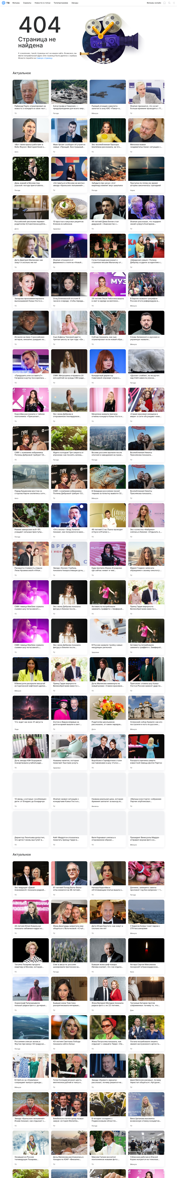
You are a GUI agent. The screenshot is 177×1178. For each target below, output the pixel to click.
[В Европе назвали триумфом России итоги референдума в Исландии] (146, 290)
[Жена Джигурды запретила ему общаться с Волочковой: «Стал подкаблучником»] (69, 1072)
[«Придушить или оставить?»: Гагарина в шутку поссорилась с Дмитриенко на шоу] (31, 367)
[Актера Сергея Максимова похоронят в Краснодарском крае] (146, 1110)
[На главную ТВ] (7, 3)
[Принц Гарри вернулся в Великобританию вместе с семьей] (146, 598)
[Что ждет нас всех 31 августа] (31, 714)
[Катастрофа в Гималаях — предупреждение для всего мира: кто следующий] (69, 98)
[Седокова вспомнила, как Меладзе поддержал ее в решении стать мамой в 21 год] (69, 983)
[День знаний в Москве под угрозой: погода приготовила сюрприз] (31, 175)
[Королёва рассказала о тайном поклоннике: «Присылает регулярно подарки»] (31, 406)
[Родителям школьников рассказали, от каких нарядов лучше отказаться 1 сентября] (108, 714)
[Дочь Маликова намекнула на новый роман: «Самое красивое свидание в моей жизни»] (108, 675)
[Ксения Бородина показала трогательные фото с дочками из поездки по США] (146, 906)
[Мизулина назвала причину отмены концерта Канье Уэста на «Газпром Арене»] (108, 406)
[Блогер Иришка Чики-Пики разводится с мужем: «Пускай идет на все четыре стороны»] (31, 906)
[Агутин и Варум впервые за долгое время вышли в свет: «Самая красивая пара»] (69, 714)
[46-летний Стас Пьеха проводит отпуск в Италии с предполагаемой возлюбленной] (108, 521)
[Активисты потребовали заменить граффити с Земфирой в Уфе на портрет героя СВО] (108, 598)
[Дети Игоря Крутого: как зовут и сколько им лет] (108, 1072)
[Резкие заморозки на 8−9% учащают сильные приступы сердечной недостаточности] (31, 521)
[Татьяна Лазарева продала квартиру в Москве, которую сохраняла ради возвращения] (31, 1110)
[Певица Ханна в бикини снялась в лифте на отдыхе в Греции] (31, 983)
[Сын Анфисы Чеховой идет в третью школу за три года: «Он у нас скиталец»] (69, 329)
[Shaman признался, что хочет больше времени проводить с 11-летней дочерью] (146, 98)
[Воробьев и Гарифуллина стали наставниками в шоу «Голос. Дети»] (108, 752)
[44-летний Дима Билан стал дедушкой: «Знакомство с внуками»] (108, 213)
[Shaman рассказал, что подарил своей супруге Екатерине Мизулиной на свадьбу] (146, 213)
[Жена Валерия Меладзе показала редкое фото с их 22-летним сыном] (108, 1149)
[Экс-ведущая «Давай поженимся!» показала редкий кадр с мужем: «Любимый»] (31, 1033)
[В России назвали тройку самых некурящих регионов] (108, 637)
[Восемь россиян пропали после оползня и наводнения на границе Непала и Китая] (108, 444)
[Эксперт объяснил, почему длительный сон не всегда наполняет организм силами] (146, 868)
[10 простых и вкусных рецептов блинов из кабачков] (69, 213)
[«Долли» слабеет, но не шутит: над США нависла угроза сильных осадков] (146, 367)
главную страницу (44, 58)
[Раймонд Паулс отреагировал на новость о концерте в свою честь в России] (31, 98)
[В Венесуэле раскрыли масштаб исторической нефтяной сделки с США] (31, 675)
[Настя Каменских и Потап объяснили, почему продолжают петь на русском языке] (108, 868)
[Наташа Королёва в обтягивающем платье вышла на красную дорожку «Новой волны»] (108, 1033)
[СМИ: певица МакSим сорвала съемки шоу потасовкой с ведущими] (31, 598)
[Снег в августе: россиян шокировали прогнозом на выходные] (69, 1110)
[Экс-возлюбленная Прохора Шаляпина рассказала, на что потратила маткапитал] (108, 136)
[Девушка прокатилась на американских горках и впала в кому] (69, 868)
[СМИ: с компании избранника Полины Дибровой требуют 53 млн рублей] (31, 444)
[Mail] (3, 3)
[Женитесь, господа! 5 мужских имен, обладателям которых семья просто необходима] (31, 945)
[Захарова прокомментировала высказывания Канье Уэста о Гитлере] (31, 290)
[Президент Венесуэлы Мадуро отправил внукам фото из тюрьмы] (146, 829)
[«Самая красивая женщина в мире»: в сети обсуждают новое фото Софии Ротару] (146, 406)
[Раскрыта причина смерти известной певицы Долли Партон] (146, 752)
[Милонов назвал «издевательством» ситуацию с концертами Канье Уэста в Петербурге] (146, 136)
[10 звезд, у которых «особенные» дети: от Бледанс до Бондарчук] (31, 791)
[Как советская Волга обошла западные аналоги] (108, 945)
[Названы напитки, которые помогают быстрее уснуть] (69, 752)
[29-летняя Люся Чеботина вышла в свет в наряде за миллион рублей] (108, 290)
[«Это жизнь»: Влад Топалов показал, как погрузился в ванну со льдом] (69, 521)
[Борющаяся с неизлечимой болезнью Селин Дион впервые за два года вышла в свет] (146, 945)
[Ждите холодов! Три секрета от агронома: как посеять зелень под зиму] (69, 444)
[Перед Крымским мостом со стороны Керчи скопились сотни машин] (31, 483)
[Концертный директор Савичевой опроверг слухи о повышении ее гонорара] (108, 367)
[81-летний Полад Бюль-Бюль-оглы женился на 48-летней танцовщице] (69, 1033)
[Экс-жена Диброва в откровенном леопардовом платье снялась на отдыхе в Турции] (69, 406)
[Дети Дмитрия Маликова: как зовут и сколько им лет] (31, 252)
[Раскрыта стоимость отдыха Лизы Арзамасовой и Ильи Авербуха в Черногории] (31, 560)
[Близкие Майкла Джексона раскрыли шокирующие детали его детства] (146, 983)
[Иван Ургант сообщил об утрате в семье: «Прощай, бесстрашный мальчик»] (69, 136)
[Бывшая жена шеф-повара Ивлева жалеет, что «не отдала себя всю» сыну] (108, 1110)
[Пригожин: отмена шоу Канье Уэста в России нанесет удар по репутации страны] (146, 675)
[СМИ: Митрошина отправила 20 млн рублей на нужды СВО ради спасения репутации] (69, 367)
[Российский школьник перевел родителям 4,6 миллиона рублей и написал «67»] (31, 213)
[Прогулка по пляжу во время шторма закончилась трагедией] (146, 175)
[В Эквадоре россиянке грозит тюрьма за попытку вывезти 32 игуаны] (108, 483)
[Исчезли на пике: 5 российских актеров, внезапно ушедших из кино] (31, 329)
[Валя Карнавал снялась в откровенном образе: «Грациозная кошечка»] (108, 829)
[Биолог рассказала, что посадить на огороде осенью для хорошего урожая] (69, 945)
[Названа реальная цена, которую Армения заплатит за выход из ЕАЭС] (108, 791)
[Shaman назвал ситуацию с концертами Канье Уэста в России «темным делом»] (69, 791)
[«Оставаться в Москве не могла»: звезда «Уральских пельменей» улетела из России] (69, 175)
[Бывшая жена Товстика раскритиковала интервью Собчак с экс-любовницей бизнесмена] (69, 1149)
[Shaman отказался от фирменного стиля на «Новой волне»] (69, 252)
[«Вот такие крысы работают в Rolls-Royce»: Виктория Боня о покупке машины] (31, 136)
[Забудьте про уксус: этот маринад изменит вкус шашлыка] (108, 175)
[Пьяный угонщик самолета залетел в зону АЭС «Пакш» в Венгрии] (108, 98)
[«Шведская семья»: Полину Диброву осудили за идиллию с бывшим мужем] (146, 252)
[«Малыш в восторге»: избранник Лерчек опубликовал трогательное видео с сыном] (146, 791)
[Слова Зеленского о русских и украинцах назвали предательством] (146, 329)
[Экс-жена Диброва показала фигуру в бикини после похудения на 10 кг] (69, 598)
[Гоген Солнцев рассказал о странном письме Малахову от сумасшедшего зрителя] (108, 252)
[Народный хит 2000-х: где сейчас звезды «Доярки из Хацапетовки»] (69, 906)
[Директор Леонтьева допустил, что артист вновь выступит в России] (31, 829)
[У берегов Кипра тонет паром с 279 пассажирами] (146, 1072)
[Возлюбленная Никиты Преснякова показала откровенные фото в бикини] (146, 444)
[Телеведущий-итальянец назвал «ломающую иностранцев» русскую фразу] (108, 906)
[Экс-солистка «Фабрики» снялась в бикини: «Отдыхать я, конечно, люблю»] (146, 521)
